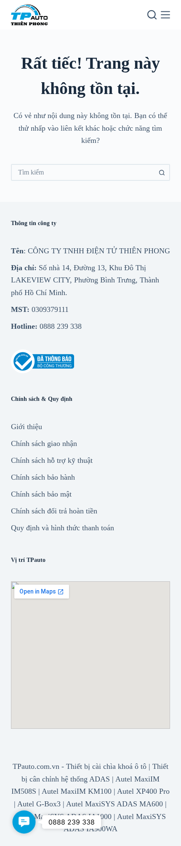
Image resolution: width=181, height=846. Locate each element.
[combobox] (83, 172)
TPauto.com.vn (36, 766)
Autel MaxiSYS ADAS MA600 (114, 804)
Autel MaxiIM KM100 (77, 791)
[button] (24, 822)
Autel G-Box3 (39, 804)
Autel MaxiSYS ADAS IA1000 (63, 816)
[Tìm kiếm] (152, 14)
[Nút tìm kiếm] (161, 172)
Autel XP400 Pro (143, 791)
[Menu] (165, 14)
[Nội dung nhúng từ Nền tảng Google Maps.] (90, 655)
